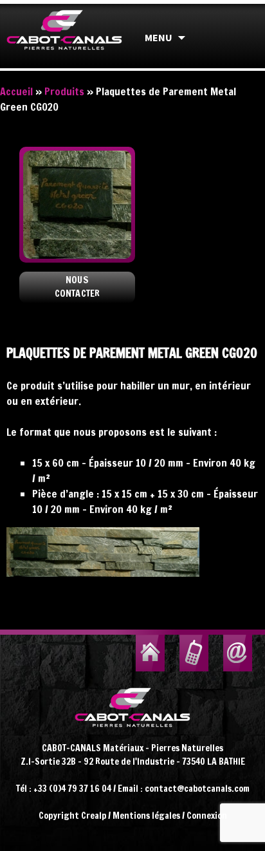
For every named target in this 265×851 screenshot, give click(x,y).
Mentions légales (146, 815)
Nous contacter (77, 286)
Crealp (93, 815)
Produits (64, 91)
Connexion (207, 815)
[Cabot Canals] (64, 42)
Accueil (16, 91)
